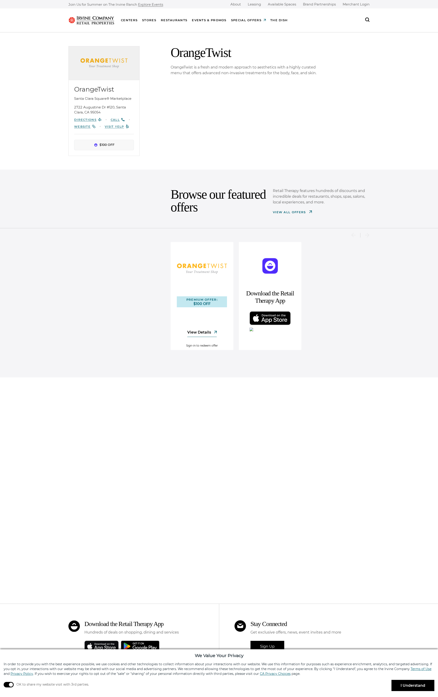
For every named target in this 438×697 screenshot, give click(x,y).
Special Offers (246, 20)
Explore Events (150, 5)
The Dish (279, 20)
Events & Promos (209, 20)
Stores (149, 20)
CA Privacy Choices (275, 674)
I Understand (413, 685)
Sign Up (267, 646)
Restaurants (174, 20)
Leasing (254, 4)
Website (82, 126)
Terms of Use (421, 669)
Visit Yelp (114, 126)
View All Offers (290, 212)
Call (115, 119)
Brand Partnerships (319, 4)
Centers (129, 20)
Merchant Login (356, 4)
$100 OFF (107, 145)
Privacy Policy (21, 674)
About (235, 4)
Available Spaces (282, 4)
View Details (199, 332)
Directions (85, 119)
